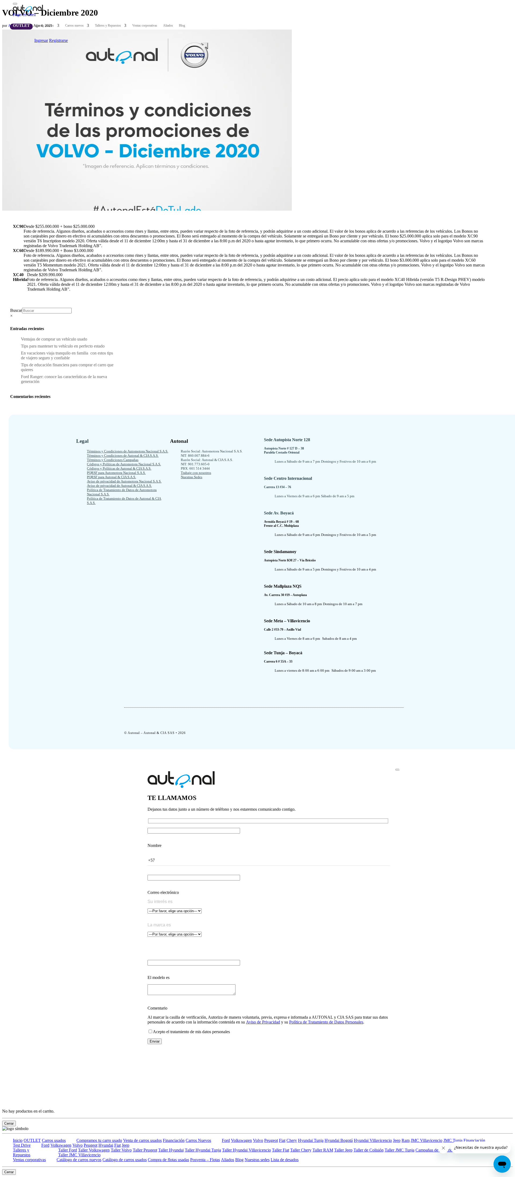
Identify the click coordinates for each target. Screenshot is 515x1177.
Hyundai (105, 1145)
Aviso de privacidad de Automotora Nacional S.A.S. (124, 481)
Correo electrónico (163, 892)
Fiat (282, 1140)
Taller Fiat (280, 1150)
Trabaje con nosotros (196, 473)
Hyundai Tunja (310, 1140)
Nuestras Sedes (191, 477)
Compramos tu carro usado (99, 1140)
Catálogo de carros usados (124, 1159)
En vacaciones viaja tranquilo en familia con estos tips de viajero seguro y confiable (67, 355)
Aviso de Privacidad (263, 1022)
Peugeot (271, 1140)
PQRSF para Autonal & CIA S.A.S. (111, 477)
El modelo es (159, 977)
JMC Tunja (452, 1140)
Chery (291, 1140)
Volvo (258, 1140)
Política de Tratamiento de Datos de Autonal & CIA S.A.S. (124, 500)
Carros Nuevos (198, 1140)
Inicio (18, 1140)
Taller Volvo (121, 1150)
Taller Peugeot (145, 1150)
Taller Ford (67, 1150)
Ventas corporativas (144, 25)
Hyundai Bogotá (339, 1140)
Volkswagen (241, 1140)
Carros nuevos (74, 25)
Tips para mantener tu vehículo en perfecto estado (63, 346)
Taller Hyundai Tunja (203, 1150)
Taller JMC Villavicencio (79, 1155)
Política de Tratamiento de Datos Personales (326, 1022)
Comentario (157, 1008)
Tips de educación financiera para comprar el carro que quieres (67, 367)
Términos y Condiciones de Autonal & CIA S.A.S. (123, 456)
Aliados (168, 25)
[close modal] (397, 769)
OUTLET (21, 26)
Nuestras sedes (257, 1159)
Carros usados (45, 25)
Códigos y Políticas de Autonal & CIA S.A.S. (119, 468)
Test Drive (22, 1145)
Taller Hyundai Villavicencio (246, 1150)
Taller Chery (300, 1150)
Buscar (16, 310)
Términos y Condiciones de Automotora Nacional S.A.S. (127, 451)
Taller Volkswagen (94, 1150)
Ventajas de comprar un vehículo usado (54, 339)
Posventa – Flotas (205, 1159)
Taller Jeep (343, 1150)
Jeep (396, 1140)
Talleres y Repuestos (108, 25)
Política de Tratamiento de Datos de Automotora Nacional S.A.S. (122, 492)
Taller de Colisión (369, 1150)
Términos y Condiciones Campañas (112, 460)
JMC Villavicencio (426, 1140)
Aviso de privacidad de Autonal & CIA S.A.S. (119, 486)
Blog (182, 25)
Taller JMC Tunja (399, 1150)
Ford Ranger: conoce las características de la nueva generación (64, 379)
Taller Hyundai (171, 1150)
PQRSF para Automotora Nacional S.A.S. (116, 473)
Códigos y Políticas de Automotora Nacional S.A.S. (124, 464)
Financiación (174, 1140)
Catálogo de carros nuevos (79, 1159)
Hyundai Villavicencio (373, 1140)
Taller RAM (322, 1150)
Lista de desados (285, 1159)
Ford (226, 1140)
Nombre (154, 845)
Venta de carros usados (142, 1140)
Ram (406, 1140)
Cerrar (9, 1123)
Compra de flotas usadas (168, 1159)
